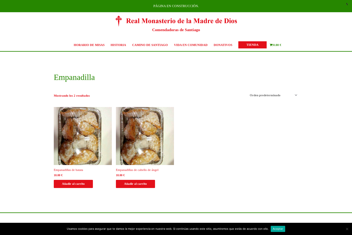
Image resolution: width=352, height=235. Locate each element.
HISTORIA (118, 45)
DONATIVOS (223, 45)
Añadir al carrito (73, 183)
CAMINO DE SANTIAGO (150, 45)
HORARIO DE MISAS (89, 45)
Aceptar (278, 228)
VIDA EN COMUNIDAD (191, 45)
